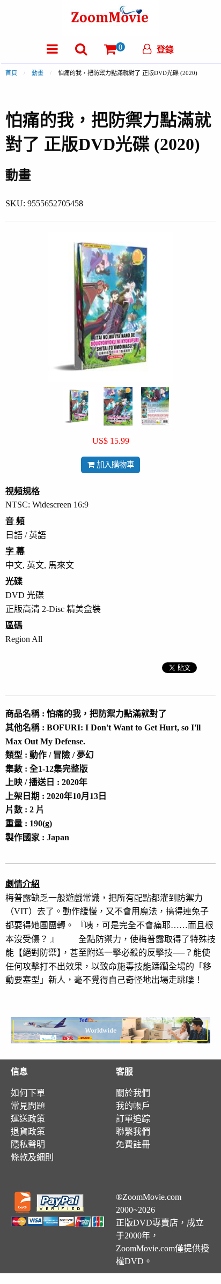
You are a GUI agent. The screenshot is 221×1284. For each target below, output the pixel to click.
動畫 (37, 73)
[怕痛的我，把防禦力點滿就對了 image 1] (79, 406)
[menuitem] (52, 49)
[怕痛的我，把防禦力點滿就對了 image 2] (118, 406)
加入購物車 (114, 464)
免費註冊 (133, 1144)
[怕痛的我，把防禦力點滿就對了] (79, 405)
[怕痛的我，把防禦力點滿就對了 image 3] (155, 406)
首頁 (11, 73)
